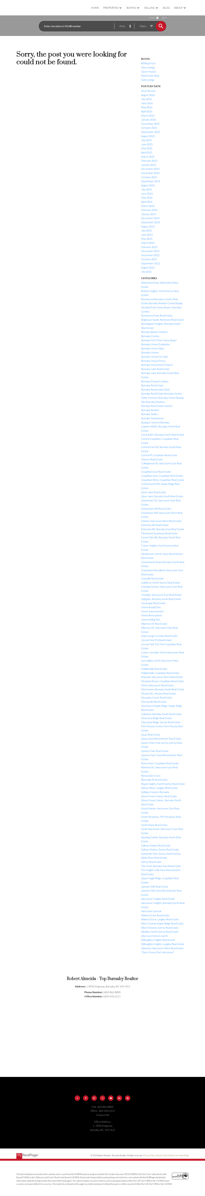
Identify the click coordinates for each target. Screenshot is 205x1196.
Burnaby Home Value (152, 348)
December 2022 (150, 250)
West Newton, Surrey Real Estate (159, 927)
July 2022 (146, 271)
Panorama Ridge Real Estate (156, 717)
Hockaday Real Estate (153, 603)
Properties (111, 7)
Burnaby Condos (150, 336)
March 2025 (148, 156)
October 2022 (149, 259)
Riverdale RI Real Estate (154, 779)
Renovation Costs (150, 775)
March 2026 (148, 115)
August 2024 (148, 185)
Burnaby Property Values (154, 381)
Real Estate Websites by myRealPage (173, 1155)
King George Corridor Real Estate (159, 635)
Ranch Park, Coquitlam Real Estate (160, 763)
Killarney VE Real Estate (154, 623)
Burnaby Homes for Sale (154, 356)
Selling (149, 7)
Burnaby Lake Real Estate (155, 368)
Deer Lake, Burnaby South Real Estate (162, 496)
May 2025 (146, 148)
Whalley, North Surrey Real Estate (159, 931)
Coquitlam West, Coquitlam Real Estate (162, 479)
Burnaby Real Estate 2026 (155, 389)
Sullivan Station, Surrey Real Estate (160, 849)
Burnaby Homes (150, 352)
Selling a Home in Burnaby (155, 791)
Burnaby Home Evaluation (155, 344)
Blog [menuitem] (166, 7)
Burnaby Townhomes (152, 418)
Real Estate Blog (150, 75)
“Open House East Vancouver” (158, 952)
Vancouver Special (151, 911)
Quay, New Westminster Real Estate (161, 738)
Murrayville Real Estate (154, 701)
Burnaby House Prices (153, 360)
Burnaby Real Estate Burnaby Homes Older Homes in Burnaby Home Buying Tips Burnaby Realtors (162, 397)
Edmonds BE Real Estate (154, 524)
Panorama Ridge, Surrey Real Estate (160, 722)
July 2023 (146, 230)
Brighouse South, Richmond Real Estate (162, 319)
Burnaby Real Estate (152, 385)
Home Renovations (151, 615)
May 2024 (146, 197)
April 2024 (146, 201)
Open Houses (148, 71)
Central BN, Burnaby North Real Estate (162, 434)
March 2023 (148, 242)
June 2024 (147, 193)
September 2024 (150, 181)
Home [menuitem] (95, 7)
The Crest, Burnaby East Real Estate (161, 865)
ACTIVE (152, 18)
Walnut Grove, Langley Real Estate (160, 919)
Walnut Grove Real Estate (155, 915)
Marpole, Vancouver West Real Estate (162, 676)
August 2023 (148, 226)
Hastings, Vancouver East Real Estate (161, 594)
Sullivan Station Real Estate (156, 845)
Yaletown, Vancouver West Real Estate (162, 948)
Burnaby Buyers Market (154, 331)
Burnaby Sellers (149, 414)
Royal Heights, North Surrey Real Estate (163, 783)
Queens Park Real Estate (154, 750)
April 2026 (146, 111)
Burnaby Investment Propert (157, 364)
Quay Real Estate (150, 734)
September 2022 (150, 263)
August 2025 (148, 136)
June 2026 (147, 103)
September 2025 (150, 131)
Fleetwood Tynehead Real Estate (159, 533)
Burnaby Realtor (150, 410)
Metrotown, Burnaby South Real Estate (162, 689)
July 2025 (146, 140)
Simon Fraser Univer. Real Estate (159, 796)
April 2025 (146, 152)
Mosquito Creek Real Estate (156, 697)
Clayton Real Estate (152, 459)
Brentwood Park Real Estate (156, 315)
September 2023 (150, 222)
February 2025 (149, 160)
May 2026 (146, 107)
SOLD (164, 18)
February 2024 (149, 209)
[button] (77, 1098)
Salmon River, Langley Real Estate (159, 787)
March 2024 (148, 205)
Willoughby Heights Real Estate (158, 939)
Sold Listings (147, 79)
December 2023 (150, 218)
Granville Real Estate (152, 578)
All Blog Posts (148, 63)
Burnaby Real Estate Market (156, 405)
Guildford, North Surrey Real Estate (160, 582)
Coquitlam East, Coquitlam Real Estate (162, 475)
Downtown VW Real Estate (156, 508)
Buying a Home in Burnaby (155, 422)
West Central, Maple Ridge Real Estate (162, 923)
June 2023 (147, 234)
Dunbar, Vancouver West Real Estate (161, 520)
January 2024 (148, 214)
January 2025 (148, 164)
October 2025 (149, 127)
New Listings (148, 67)
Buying (131, 7)
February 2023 (149, 246)
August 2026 (148, 94)
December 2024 (150, 168)
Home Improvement (152, 611)
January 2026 (148, 119)
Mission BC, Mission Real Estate (158, 693)
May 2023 (146, 238)
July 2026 (146, 98)
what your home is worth (154, 935)
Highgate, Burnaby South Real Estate (161, 598)
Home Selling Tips (150, 619)
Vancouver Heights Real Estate (158, 898)
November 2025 (150, 123)
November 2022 (150, 255)
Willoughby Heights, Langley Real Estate (162, 943)
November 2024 (150, 172)
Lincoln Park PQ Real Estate (156, 639)
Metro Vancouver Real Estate (157, 685)
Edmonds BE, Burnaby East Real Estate (162, 529)
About (178, 7)
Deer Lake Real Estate (153, 492)
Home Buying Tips (151, 607)
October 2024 (149, 177)
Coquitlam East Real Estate (156, 471)
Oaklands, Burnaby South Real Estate (161, 713)
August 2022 (148, 267)
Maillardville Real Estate (154, 668)
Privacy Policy (150, 1155)
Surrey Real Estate (151, 861)
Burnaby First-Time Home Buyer (159, 340)
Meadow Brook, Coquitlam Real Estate (162, 681)
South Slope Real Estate (154, 824)
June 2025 (147, 144)
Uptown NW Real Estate (154, 886)
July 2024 (146, 189)
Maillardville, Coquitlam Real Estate (160, 672)
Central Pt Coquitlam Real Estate (159, 455)
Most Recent (148, 90)
